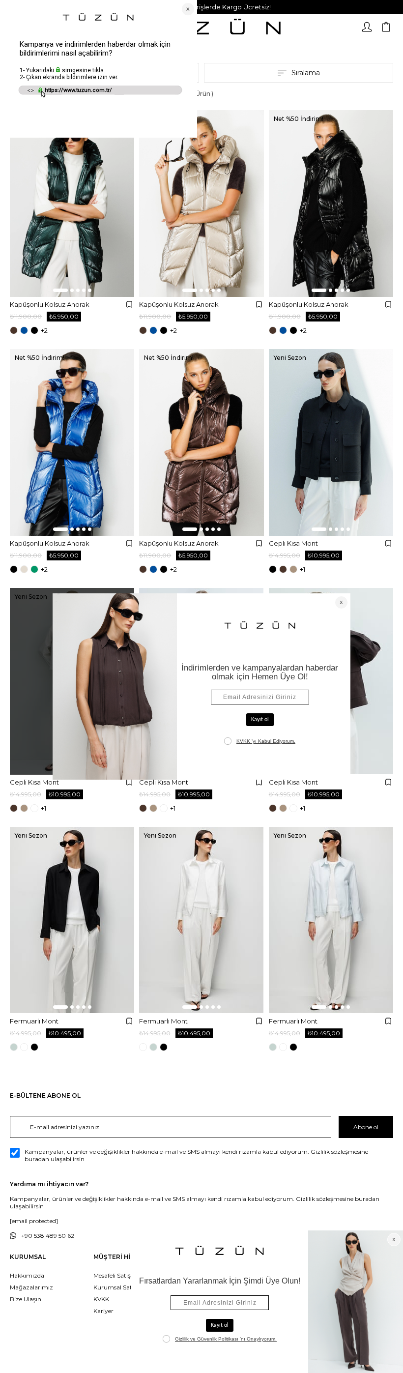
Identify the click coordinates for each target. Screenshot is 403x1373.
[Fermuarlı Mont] (72, 920)
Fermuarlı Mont (34, 1021)
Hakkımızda (27, 1275)
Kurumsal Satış (115, 1287)
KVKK (101, 1299)
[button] (60, 290)
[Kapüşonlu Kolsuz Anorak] (72, 203)
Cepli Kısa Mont (293, 543)
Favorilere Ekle (129, 304)
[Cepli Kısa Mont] (331, 442)
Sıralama (305, 72)
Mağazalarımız (31, 1287)
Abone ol (365, 1127)
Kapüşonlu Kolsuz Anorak (49, 304)
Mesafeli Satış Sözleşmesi (128, 1275)
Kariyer (103, 1311)
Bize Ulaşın (25, 1299)
